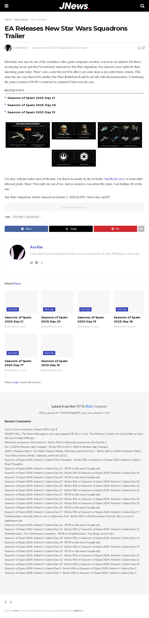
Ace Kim (21, 47)
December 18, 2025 (125, 326)
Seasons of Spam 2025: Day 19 (31, 112)
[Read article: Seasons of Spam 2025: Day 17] (21, 345)
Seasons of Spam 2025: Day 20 (31, 105)
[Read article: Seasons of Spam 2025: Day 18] (130, 302)
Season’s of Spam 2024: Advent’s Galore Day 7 (108, 572)
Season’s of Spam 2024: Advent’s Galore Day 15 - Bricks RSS (41, 529)
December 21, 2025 (16, 326)
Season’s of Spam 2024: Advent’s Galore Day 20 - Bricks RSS (41, 498)
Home (8, 19)
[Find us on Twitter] (10, 602)
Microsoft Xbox (39, 19)
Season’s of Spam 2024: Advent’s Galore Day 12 (110, 559)
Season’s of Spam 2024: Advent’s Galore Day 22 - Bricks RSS (41, 481)
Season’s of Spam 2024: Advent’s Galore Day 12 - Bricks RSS (41, 559)
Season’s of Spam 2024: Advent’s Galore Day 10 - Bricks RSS (41, 564)
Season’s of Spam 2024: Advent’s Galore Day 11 (110, 555)
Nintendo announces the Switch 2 (86, 442)
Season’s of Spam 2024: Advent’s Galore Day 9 (108, 568)
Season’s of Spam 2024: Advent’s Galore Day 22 (110, 481)
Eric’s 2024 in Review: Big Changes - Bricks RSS (33, 446)
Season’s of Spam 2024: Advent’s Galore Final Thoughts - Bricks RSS (46, 459)
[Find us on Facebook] (5, 602)
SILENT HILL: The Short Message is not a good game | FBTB (41, 433)
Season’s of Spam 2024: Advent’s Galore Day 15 (110, 529)
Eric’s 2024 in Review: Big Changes (87, 446)
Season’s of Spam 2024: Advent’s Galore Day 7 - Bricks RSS (40, 572)
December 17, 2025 (16, 370)
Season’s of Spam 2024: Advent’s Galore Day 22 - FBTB (38, 468)
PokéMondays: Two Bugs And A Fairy (91, 533)
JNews (16, 610)
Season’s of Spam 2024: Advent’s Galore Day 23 (110, 485)
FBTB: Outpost (91, 406)
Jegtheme (78, 610)
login (16, 382)
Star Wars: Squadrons (26, 216)
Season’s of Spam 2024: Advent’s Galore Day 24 (110, 472)
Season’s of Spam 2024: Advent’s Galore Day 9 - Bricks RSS (40, 568)
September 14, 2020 (44, 47)
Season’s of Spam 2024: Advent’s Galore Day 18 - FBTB (38, 507)
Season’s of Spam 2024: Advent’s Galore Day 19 (110, 503)
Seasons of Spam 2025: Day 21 (31, 98)
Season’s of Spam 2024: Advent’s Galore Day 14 (110, 537)
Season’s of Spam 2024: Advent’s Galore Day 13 (110, 546)
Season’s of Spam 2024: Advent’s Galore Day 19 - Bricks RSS (41, 503)
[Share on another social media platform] (141, 229)
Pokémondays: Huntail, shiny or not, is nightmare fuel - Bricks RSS (44, 516)
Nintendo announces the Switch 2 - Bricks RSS (33, 442)
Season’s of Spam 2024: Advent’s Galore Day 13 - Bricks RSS (41, 546)
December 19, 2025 (88, 326)
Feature (12, 309)
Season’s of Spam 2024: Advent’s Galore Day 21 (110, 490)
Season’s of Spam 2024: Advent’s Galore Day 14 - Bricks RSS (41, 537)
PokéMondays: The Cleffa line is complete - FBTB (35, 533)
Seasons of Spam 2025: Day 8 (39, 429)
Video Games (21, 19)
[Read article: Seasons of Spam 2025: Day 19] (93, 302)
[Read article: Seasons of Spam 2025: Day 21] (21, 302)
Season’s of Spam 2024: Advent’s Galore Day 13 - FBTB (38, 551)
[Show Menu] (6, 6)
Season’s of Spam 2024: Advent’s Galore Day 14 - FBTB (38, 542)
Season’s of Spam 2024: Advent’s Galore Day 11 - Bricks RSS (41, 555)
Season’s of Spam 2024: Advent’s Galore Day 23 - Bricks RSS (41, 485)
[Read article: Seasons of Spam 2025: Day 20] (57, 302)
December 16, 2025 (52, 370)
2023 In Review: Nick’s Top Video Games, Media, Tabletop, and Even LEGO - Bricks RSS (57, 451)
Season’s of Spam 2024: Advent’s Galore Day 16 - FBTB (38, 524)
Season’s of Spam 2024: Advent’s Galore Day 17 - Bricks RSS (41, 511)
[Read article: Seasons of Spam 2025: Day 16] (57, 345)
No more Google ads (88, 468)
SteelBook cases (114, 179)
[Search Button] (142, 6)
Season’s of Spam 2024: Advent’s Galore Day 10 (110, 564)
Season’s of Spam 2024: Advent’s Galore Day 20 (110, 498)
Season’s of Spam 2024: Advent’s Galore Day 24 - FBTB (38, 477)
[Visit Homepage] (74, 6)
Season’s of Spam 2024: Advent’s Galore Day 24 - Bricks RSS (41, 472)
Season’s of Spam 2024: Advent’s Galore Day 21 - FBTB (38, 494)
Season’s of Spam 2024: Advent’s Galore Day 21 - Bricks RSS (41, 490)
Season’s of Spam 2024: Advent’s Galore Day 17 (110, 511)
